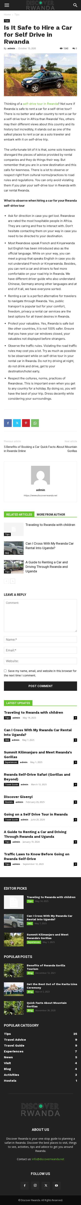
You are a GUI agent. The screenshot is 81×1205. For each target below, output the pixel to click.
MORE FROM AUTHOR (51, 514)
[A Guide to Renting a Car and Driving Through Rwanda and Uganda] (14, 567)
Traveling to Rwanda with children (50, 525)
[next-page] (12, 581)
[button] (6, 5)
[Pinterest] (26, 423)
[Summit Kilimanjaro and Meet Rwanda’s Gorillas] (14, 939)
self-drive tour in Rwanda (40, 104)
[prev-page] (6, 581)
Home (7, 14)
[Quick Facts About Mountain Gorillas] (14, 1008)
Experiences (11, 762)
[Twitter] (17, 423)
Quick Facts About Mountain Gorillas (58, 449)
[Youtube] (56, 1186)
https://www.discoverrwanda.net (40, 495)
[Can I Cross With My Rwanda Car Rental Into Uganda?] (14, 548)
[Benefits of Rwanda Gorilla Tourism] (14, 970)
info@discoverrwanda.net (48, 1159)
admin (11, 48)
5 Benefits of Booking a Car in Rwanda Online (22, 449)
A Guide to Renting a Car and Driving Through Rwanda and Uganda (47, 566)
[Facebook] (8, 423)
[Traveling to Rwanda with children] (14, 529)
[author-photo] (40, 484)
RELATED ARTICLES (19, 514)
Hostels (9, 802)
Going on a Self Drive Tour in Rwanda (36, 814)
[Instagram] (35, 1185)
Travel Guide (11, 784)
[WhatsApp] (35, 423)
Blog (30, 973)
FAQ (7, 553)
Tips (17, 14)
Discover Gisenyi (18, 797)
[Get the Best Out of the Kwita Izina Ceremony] (14, 989)
